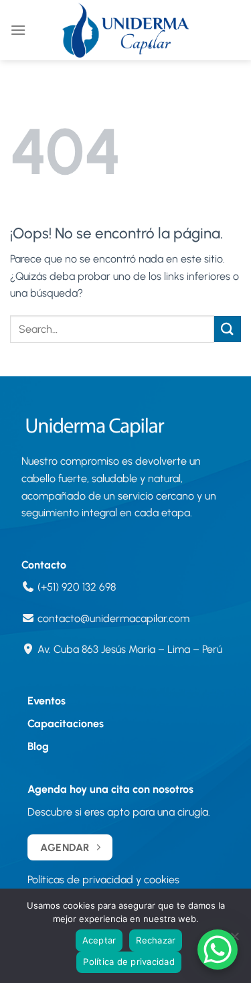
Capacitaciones (65, 723)
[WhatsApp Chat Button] (217, 949)
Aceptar (99, 940)
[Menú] (18, 29)
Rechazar (155, 940)
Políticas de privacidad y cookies (103, 879)
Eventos (46, 700)
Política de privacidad (129, 961)
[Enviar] (227, 329)
